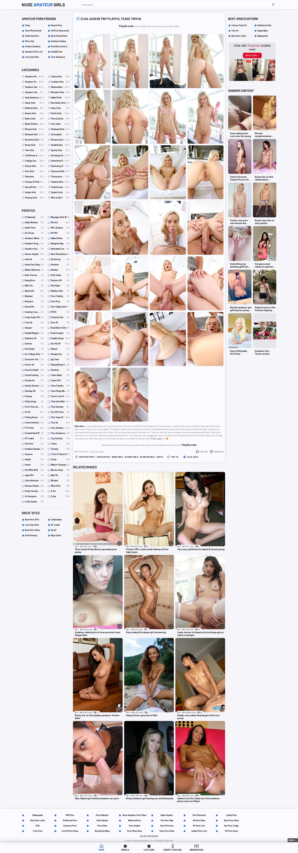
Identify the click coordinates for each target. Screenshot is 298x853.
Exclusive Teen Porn (34, 359)
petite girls (60, 113)
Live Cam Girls (32, 57)
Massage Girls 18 (60, 217)
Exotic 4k (34, 364)
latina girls (60, 76)
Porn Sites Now (134, 831)
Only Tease (60, 275)
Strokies (60, 370)
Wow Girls (60, 485)
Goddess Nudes (34, 449)
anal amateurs (34, 97)
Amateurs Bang (58, 41)
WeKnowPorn (134, 820)
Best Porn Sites (32, 530)
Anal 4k (34, 259)
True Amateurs (58, 57)
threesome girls (60, 176)
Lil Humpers (34, 496)
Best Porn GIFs (32, 519)
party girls (60, 108)
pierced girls (60, 118)
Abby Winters (34, 222)
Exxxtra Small (34, 370)
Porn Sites (102, 825)
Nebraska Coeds (60, 248)
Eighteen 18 (34, 338)
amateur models (34, 76)
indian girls (34, 192)
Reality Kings (60, 338)
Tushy (60, 443)
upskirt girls (60, 192)
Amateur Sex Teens (34, 248)
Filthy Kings (34, 401)
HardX (34, 459)
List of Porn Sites (70, 831)
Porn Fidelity (60, 296)
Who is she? (60, 197)
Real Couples (60, 333)
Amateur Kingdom (34, 243)
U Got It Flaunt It (60, 454)
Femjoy (34, 396)
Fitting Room (34, 417)
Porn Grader (134, 825)
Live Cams (149, 850)
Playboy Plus (60, 291)
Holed (34, 464)
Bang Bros (34, 280)
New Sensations (60, 254)
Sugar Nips (262, 30)
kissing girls (34, 197)
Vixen (60, 459)
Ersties (34, 343)
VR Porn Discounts (60, 30)
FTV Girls (34, 427)
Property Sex (60, 317)
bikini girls (117, 457)
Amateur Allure (34, 238)
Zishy (27, 25)
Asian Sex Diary (34, 264)
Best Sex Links (238, 36)
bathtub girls (34, 108)
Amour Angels (34, 254)
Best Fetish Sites (59, 36)
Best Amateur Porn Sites (134, 815)
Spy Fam (60, 359)
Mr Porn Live (199, 825)
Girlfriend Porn (32, 36)
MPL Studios (60, 227)
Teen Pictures (167, 825)
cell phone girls (34, 155)
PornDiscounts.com (60, 46)
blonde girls (131, 457)
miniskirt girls (60, 92)
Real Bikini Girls (60, 327)
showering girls (60, 139)
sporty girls (60, 150)
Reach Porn (56, 25)
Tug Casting (60, 438)
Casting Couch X (34, 312)
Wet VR (60, 475)
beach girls (34, 113)
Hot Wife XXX (34, 470)
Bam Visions (34, 275)
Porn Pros (60, 301)
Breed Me (34, 306)
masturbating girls (60, 87)
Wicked (60, 480)
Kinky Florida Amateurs (34, 491)
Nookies (60, 264)
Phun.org (29, 41)
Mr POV (60, 233)
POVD (60, 312)
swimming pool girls (60, 166)
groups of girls (34, 181)
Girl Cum (34, 443)
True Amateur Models (60, 427)
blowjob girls (147, 457)
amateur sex (103, 457)
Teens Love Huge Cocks (60, 396)
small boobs (60, 145)
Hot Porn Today (231, 825)
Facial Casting (34, 375)
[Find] (273, 4)
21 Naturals (34, 217)
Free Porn (37, 831)
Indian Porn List (199, 831)
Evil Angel (34, 348)
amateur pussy (87, 457)
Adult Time (34, 227)
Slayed (60, 348)
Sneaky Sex (60, 354)
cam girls (34, 150)
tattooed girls (60, 171)
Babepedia (262, 36)
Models (125, 850)
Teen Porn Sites (166, 831)
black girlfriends (34, 124)
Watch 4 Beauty (60, 464)
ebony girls (34, 166)
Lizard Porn (231, 815)
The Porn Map (166, 820)
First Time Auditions (34, 406)
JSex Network (34, 480)
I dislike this (218, 451)
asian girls (34, 102)
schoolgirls (60, 134)
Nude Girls (43, 4)
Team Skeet (60, 375)
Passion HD (60, 280)
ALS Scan (34, 233)
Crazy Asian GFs (34, 317)
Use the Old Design (149, 836)
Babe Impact (167, 815)
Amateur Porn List (34, 51)
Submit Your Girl (172, 850)
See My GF (60, 343)
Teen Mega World (60, 391)
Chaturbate (56, 519)
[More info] (119, 543)
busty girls (34, 145)
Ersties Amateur (33, 46)
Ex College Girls (34, 354)
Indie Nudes (102, 820)
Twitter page (156, 438)
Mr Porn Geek (231, 831)
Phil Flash (60, 285)
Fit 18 (34, 412)
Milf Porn (70, 815)
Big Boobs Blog (102, 831)
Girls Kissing (31, 535)
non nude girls (60, 102)
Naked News (60, 238)
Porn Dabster (102, 815)
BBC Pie (34, 285)
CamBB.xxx (57, 51)
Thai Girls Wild (60, 401)
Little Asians (34, 501)
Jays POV (34, 475)
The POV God (60, 412)
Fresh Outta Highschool (34, 422)
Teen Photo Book (33, 30)
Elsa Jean (192, 457)
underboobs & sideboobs (60, 187)
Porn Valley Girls (60, 306)
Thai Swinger (60, 406)
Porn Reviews (199, 815)
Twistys (60, 449)
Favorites (34, 176)
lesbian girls (60, 81)
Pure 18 (60, 322)
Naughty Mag (60, 243)
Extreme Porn (70, 825)
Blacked (34, 296)
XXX (38, 825)
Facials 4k (34, 380)
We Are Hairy (60, 470)
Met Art (60, 222)
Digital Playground (34, 333)
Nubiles (60, 269)
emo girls (34, 171)
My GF (54, 530)
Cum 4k (34, 322)
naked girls (60, 97)
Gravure (34, 454)
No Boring (60, 259)
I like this (204, 451)
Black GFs (34, 291)
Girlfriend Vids (264, 25)
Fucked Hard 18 (34, 433)
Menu (291, 840)
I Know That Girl (239, 25)
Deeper (34, 327)
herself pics (34, 187)
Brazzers (34, 301)
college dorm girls (34, 160)
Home (101, 850)
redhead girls (60, 129)
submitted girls (60, 160)
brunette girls (34, 139)
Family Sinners (34, 385)
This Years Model (60, 417)
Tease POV (60, 380)
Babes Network (34, 269)
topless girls (60, 181)
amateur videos (34, 92)
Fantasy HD (34, 391)
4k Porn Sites (199, 820)
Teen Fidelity (60, 385)
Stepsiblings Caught (60, 364)
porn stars (60, 124)
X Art (60, 491)
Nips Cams (56, 535)
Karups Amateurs (34, 485)
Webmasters (196, 850)
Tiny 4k (174, 457)
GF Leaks (34, 438)
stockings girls (60, 155)
